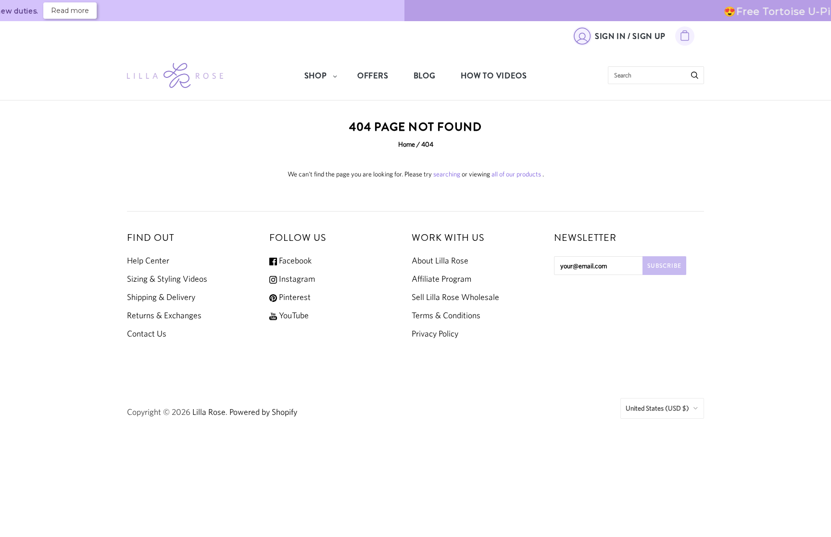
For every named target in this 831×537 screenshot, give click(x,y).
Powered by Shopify (263, 412)
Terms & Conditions (446, 315)
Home (406, 144)
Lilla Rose (209, 412)
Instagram (296, 279)
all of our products (516, 174)
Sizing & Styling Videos (167, 279)
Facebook (294, 260)
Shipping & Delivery (161, 297)
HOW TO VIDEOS (494, 75)
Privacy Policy (435, 333)
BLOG (425, 75)
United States (657, 408)
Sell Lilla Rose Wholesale (455, 297)
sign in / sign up (630, 36)
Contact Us (146, 333)
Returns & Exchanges (164, 315)
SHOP (315, 75)
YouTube (293, 315)
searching (446, 174)
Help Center (148, 260)
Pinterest (294, 297)
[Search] (694, 75)
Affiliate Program (441, 279)
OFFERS (373, 75)
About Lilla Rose (440, 260)
